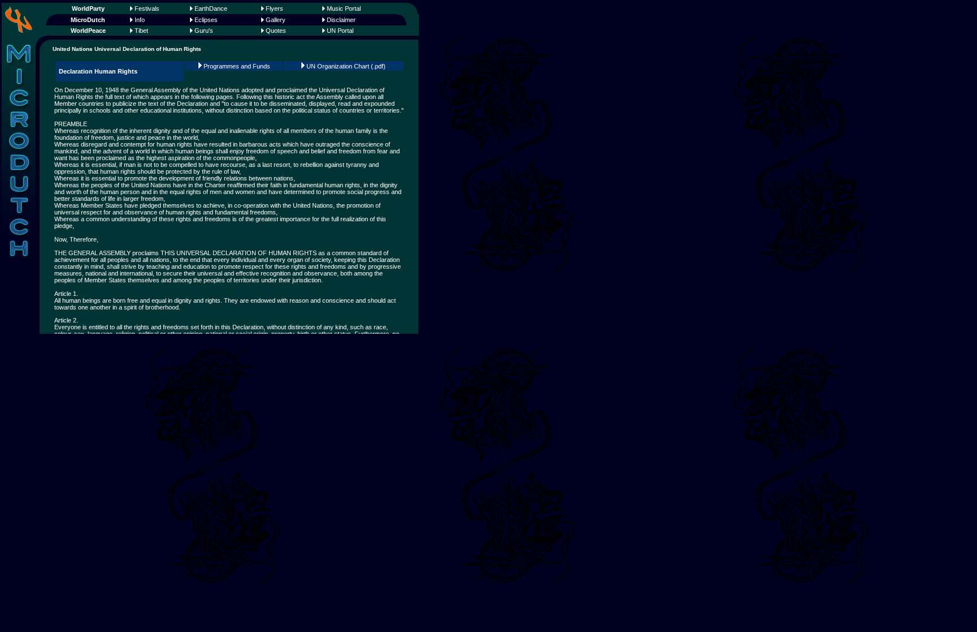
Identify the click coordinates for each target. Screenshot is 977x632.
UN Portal (340, 30)
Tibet (141, 30)
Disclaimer (341, 19)
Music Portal (344, 8)
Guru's (203, 30)
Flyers (274, 8)
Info (140, 19)
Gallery (276, 19)
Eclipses (206, 19)
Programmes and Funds (237, 66)
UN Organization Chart (337, 66)
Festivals (147, 8)
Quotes (276, 30)
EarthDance (210, 8)
